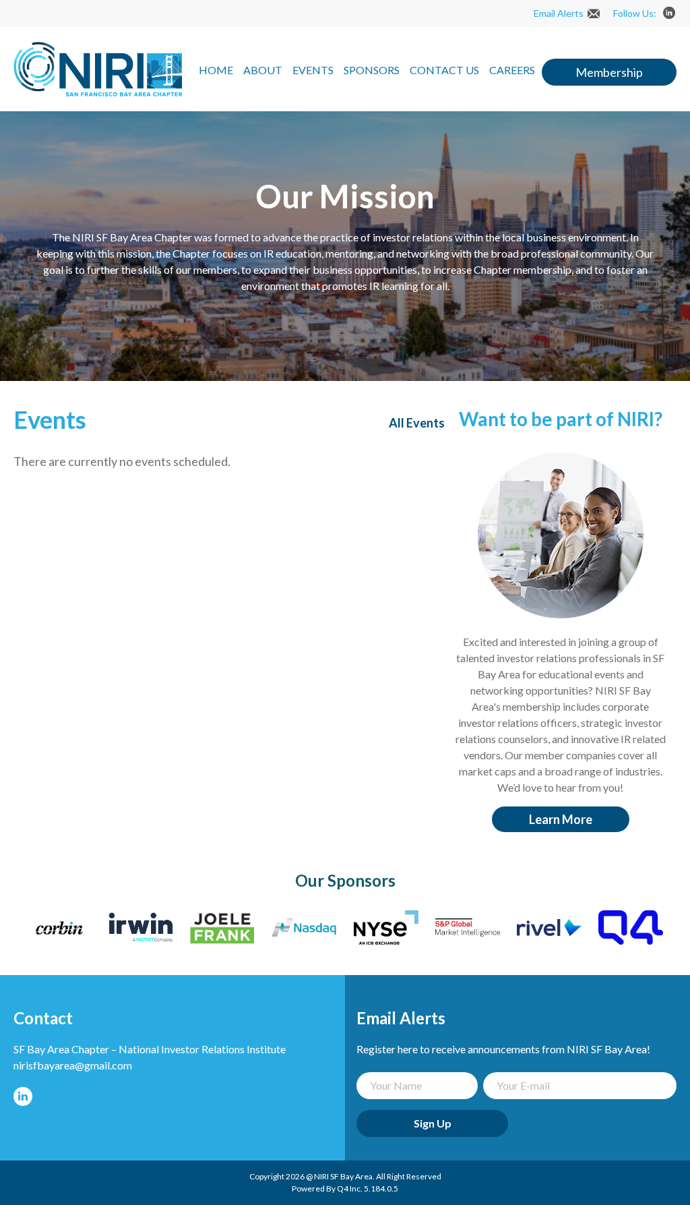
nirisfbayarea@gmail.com (72, 1065)
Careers (512, 69)
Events (313, 69)
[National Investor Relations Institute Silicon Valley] (97, 91)
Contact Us (444, 69)
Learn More (560, 819)
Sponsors (372, 69)
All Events (417, 422)
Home (216, 69)
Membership (609, 72)
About (262, 69)
